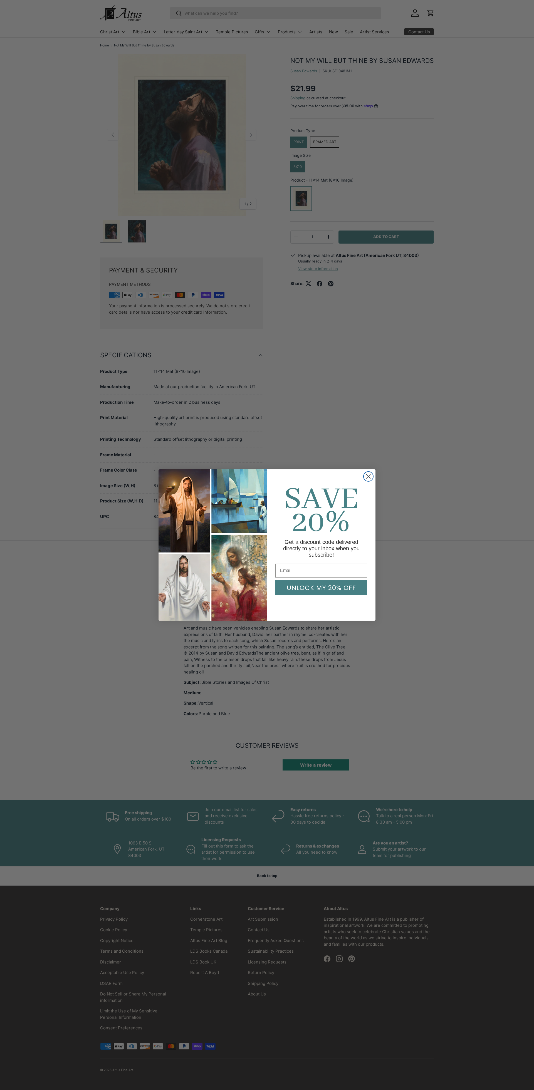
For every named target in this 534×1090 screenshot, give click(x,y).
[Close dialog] (368, 476)
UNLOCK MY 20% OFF (321, 587)
